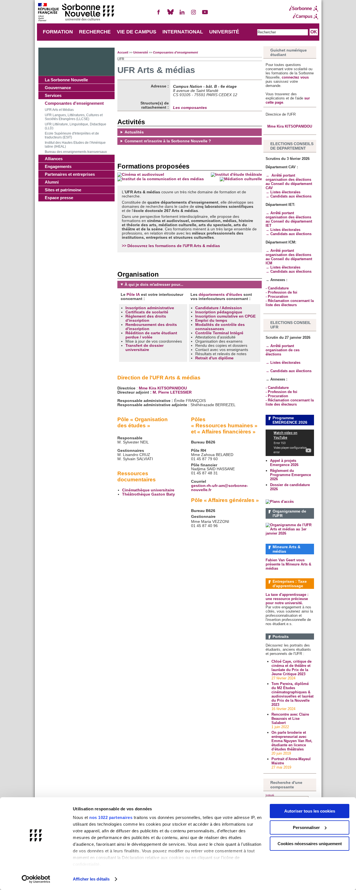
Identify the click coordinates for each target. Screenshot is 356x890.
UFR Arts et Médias (59, 110)
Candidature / (208, 308)
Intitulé (270, 795)
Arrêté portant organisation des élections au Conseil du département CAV (289, 181)
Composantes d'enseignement (74, 103)
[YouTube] (205, 14)
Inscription (206, 312)
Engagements (58, 166)
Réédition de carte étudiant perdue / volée (151, 335)
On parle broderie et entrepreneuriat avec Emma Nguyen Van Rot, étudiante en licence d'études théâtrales (291, 740)
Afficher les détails (91, 879)
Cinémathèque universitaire (148, 490)
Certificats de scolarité (146, 312)
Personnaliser (306, 827)
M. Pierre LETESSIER (172, 392)
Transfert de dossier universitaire (144, 347)
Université (140, 52)
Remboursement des (145, 325)
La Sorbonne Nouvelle (66, 79)
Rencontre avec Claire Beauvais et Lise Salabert (290, 718)
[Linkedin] (182, 14)
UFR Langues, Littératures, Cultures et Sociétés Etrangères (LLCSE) (74, 117)
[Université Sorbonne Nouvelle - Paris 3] (76, 12)
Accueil (122, 52)
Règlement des (140, 316)
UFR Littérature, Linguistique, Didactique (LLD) (75, 126)
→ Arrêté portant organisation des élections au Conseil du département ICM (289, 256)
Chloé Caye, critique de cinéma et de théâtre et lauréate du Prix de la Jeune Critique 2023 (291, 667)
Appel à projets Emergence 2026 (284, 463)
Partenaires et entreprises (70, 174)
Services (53, 95)
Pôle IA (133, 294)
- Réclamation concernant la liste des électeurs (290, 303)
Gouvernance (58, 87)
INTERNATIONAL (182, 32)
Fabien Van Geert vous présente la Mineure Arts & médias (288, 564)
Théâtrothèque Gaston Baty (148, 494)
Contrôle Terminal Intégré (219, 333)
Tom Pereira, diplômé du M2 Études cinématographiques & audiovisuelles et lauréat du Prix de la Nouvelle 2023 (292, 694)
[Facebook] (158, 14)
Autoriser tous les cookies (309, 811)
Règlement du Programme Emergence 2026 (290, 475)
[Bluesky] (170, 14)
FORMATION (58, 32)
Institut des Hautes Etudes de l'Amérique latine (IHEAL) (75, 144)
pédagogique (229, 312)
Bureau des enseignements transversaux (76, 152)
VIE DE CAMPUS (136, 32)
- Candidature (277, 288)
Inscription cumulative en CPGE (225, 316)
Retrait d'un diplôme (214, 358)
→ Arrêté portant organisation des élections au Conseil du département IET (289, 219)
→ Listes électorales (283, 192)
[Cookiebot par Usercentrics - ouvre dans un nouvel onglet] (36, 879)
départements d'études (220, 294)
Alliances (54, 158)
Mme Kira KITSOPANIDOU (163, 388)
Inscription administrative (149, 308)
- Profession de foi (281, 292)
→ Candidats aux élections (289, 196)
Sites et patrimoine (63, 189)
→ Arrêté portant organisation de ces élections (283, 350)
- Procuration (277, 296)
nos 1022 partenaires (110, 817)
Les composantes (190, 108)
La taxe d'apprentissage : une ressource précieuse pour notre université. (287, 598)
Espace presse (59, 197)
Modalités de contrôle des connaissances (220, 327)
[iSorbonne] (303, 8)
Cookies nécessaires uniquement (310, 843)
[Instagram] (193, 14)
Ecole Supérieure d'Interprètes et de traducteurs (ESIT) (72, 135)
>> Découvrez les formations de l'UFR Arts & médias (171, 246)
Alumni (52, 182)
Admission (232, 308)
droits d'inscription (145, 318)
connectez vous (295, 77)
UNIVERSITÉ (224, 32)
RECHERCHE (95, 32)
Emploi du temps (211, 320)
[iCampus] (303, 16)
